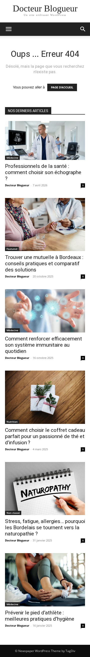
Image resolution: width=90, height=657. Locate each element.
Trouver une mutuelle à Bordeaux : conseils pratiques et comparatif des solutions (44, 263)
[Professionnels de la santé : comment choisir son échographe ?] (45, 140)
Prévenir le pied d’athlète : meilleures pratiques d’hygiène (39, 616)
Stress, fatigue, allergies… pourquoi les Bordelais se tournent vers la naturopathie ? (45, 527)
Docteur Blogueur (17, 185)
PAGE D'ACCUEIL (62, 87)
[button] (8, 29)
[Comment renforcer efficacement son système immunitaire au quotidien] (45, 310)
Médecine (12, 157)
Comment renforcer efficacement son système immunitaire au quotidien (43, 345)
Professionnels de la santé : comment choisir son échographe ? (43, 172)
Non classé (13, 513)
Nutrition (12, 421)
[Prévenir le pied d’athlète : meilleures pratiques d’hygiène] (45, 579)
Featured (11, 249)
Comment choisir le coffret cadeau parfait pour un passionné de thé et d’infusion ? (45, 436)
